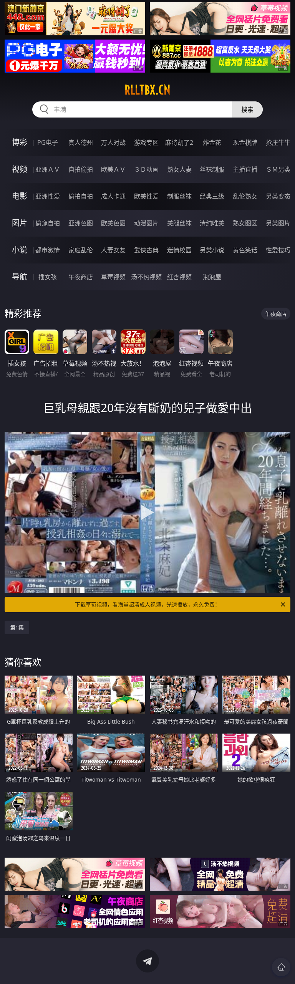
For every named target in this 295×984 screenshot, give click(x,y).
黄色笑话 (245, 250)
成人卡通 (113, 196)
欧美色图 (113, 223)
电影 (19, 196)
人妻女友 (113, 250)
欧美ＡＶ (113, 169)
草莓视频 (113, 277)
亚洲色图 (80, 223)
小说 (19, 250)
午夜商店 (80, 277)
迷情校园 (179, 250)
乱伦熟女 (245, 196)
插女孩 (47, 277)
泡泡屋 (212, 277)
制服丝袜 (179, 196)
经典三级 (212, 196)
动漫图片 (146, 223)
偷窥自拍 (47, 223)
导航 (19, 277)
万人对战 (113, 142)
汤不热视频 (146, 277)
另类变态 (278, 196)
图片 (19, 223)
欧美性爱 (146, 196)
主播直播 (245, 169)
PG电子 (47, 142)
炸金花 (212, 142)
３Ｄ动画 (146, 169)
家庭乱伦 (80, 250)
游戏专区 (146, 142)
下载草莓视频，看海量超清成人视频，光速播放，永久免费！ (147, 604)
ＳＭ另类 (278, 169)
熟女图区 (245, 223)
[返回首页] (281, 967)
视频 (19, 169)
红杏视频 (179, 277)
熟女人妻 (179, 169)
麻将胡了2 (179, 142)
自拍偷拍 (80, 169)
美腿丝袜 (179, 223)
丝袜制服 (212, 169)
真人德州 (80, 142)
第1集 (17, 627)
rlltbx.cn (147, 90)
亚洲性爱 (47, 196)
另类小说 (212, 250)
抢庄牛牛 (278, 142)
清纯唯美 (212, 223)
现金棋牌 (245, 142)
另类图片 (278, 223)
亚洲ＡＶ (47, 169)
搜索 (247, 109)
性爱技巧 (278, 250)
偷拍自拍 (80, 196)
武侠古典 (146, 250)
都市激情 (47, 250)
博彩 (19, 142)
